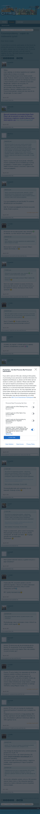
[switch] (32, 407)
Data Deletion (9, 444)
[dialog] (20, 407)
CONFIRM (11, 437)
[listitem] (20, 403)
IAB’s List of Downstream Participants (22, 397)
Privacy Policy (31, 444)
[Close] (36, 370)
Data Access (20, 444)
